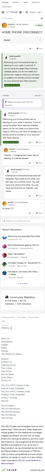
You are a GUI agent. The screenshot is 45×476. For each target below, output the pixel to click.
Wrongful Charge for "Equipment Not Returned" (25, 263)
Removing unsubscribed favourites (24, 236)
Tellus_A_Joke (22, 266)
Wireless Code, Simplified (13, 394)
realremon (23, 257)
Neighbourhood (8, 365)
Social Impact (7, 7)
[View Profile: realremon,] (4, 255)
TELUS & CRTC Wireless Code (15, 391)
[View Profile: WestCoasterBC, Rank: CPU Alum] (5, 114)
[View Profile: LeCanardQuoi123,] (4, 246)
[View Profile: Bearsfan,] (4, 273)
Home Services (8, 18)
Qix (20, 239)
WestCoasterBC (15, 56)
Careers (4, 345)
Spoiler (7, 40)
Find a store (6, 368)
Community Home (8, 317)
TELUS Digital (7, 405)
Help (3, 321)
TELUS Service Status (11, 354)
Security (5, 401)
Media (4, 348)
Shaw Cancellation (16, 254)
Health (25, 2)
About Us (5, 338)
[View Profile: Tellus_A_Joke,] (4, 264)
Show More (24, 283)
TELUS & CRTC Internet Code (15, 385)
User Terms (6, 371)
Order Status (7, 377)
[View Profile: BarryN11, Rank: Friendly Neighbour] (4, 25)
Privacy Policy (34, 317)
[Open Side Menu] (3, 12)
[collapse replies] (22, 111)
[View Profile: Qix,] (4, 237)
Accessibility (7, 341)
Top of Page (21, 317)
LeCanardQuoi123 (26, 248)
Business (16, 2)
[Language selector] (21, 12)
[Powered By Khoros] (22, 327)
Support (5, 359)
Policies (4, 351)
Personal (5, 2)
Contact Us (6, 362)
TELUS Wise (7, 418)
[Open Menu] (41, 18)
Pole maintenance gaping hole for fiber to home (23, 245)
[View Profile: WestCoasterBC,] (6, 57)
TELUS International (10, 408)
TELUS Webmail (8, 415)
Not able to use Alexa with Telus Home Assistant (22, 271)
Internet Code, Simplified (12, 388)
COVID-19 (6, 380)
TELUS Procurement (10, 412)
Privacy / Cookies (9, 397)
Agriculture (36, 2)
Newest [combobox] (38, 96)
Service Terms (7, 374)
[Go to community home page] (12, 12)
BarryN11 (11, 24)
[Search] (26, 12)
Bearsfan (20, 277)
